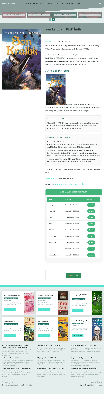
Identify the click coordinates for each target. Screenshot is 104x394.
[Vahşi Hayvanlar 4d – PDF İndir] (63, 329)
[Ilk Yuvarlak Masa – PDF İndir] (29, 329)
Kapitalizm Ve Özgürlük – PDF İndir (82, 358)
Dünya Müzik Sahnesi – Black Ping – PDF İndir (17, 368)
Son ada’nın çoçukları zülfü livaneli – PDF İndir (69, 184)
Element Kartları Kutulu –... (39, 15)
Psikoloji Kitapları (78, 299)
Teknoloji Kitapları (45, 298)
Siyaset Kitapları (78, 323)
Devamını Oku (10, 309)
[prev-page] (50, 19)
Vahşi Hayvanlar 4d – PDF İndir (47, 358)
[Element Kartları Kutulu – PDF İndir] (63, 303)
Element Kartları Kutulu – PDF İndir (48, 345)
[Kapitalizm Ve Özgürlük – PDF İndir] (97, 329)
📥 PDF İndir (73, 275)
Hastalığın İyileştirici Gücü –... (64, 15)
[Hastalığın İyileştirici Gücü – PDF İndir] (97, 303)
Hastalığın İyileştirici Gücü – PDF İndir (83, 345)
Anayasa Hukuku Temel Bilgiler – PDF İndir (50, 368)
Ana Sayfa (48, 41)
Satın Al (91, 205)
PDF (54, 41)
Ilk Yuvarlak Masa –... (90, 15)
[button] (100, 3)
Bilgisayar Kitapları (11, 298)
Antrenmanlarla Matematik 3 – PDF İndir (84, 368)
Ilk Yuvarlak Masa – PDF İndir (11, 358)
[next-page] (53, 19)
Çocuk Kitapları (44, 324)
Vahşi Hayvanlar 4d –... (45, 321)
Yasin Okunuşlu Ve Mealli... (14, 15)
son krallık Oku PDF (52, 178)
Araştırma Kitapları (11, 324)
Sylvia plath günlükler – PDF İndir (91, 385)
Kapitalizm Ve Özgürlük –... (80, 321)
